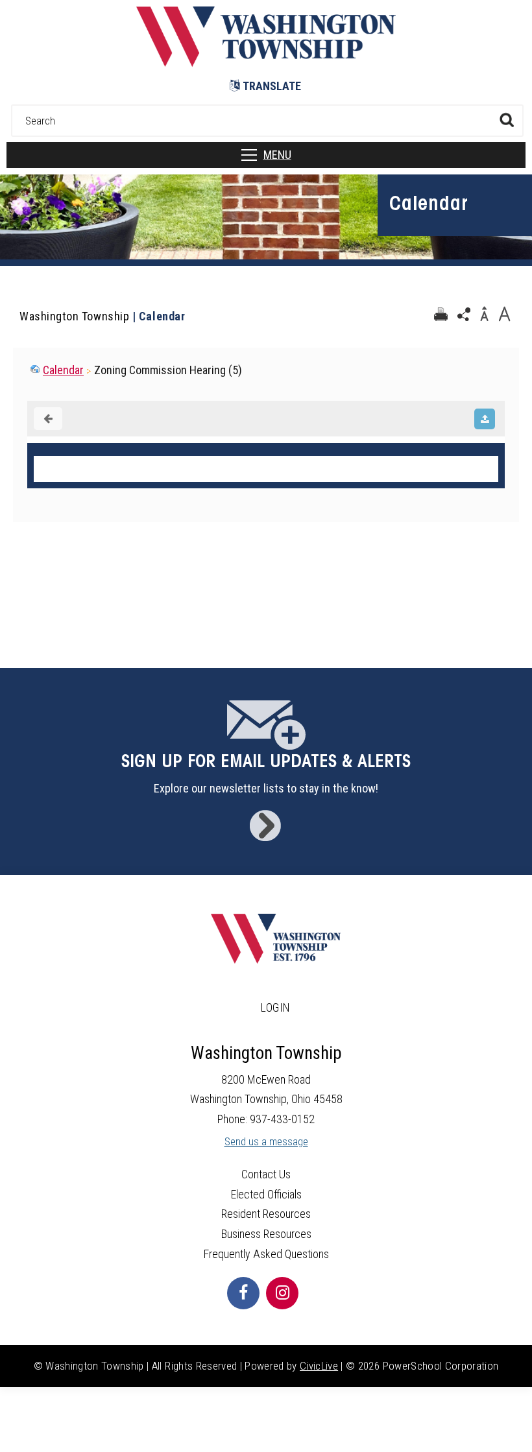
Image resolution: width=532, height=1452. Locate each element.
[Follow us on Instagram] (282, 1293)
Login (276, 1007)
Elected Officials (266, 1194)
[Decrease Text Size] (484, 314)
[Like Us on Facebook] (243, 1293)
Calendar (63, 370)
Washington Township (74, 316)
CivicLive (319, 1365)
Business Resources (266, 1234)
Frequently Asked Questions (266, 1254)
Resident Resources (266, 1213)
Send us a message (266, 1142)
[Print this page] (440, 314)
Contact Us (266, 1174)
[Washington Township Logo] (266, 62)
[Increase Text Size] (504, 314)
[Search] (506, 119)
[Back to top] (509, 1423)
